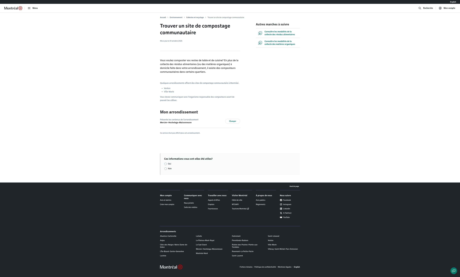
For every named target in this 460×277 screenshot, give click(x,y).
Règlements (260, 204)
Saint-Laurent (237, 256)
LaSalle (199, 236)
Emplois (211, 204)
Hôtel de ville (237, 200)
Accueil (163, 17)
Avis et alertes (165, 200)
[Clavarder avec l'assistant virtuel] (453, 270)
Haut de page (294, 186)
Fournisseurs (213, 209)
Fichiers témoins (246, 267)
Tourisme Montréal (239, 209)
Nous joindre (189, 203)
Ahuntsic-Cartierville (168, 236)
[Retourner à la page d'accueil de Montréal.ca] (13, 8)
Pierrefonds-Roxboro (240, 240)
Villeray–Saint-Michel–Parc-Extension (283, 249)
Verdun (270, 240)
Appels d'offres (214, 200)
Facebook (287, 200)
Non (170, 168)
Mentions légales (284, 267)
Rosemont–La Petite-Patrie (242, 251)
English (453, 2)
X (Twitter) (287, 213)
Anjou (162, 240)
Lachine (163, 256)
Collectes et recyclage (195, 17)
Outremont (236, 236)
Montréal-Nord (202, 253)
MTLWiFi (235, 204)
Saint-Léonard (273, 236)
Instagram (287, 204)
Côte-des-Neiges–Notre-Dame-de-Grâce (174, 246)
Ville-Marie (272, 245)
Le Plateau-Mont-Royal (205, 240)
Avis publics (260, 200)
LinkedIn (286, 209)
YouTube (286, 217)
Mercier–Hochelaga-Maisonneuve (209, 249)
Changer (232, 121)
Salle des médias (190, 207)
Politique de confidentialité (265, 267)
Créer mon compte (167, 204)
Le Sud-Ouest (201, 245)
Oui (169, 164)
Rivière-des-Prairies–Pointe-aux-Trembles (245, 246)
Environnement (176, 17)
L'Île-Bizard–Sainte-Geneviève (172, 251)
